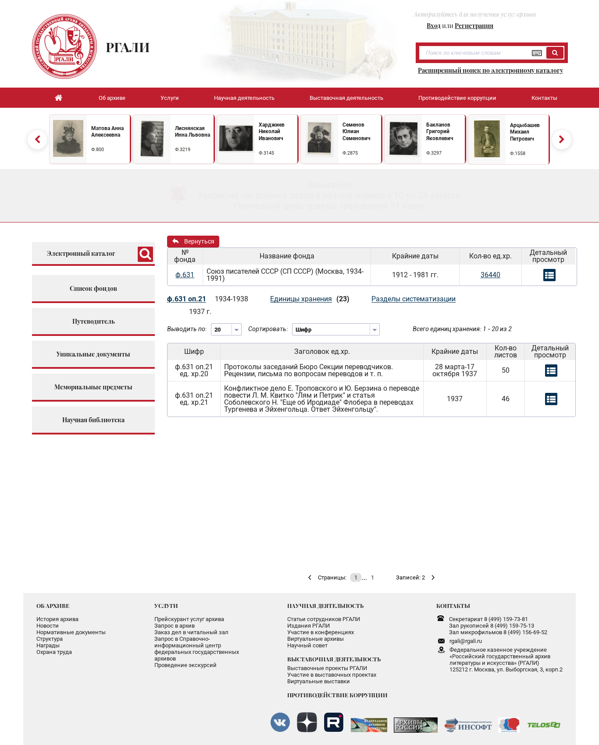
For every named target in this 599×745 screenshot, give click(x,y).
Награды (48, 645)
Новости (47, 625)
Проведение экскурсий (185, 665)
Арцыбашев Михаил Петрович (525, 132)
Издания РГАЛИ (308, 625)
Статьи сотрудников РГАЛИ (323, 619)
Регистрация (474, 25)
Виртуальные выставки (318, 681)
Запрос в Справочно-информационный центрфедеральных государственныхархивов (196, 649)
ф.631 (184, 275)
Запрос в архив (174, 625)
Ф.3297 (434, 153)
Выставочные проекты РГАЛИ (327, 668)
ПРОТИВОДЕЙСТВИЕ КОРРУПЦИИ (337, 695)
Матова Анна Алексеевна (107, 131)
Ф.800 (97, 149)
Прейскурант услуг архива (189, 619)
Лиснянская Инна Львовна (192, 131)
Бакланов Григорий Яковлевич (439, 131)
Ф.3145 (266, 153)
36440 (490, 275)
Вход (434, 25)
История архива (57, 619)
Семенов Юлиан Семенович (356, 131)
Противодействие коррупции (457, 98)
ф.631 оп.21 (186, 299)
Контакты (544, 98)
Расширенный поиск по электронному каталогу (490, 70)
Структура (49, 639)
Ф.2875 (350, 153)
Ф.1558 (517, 153)
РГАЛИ (128, 47)
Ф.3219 (182, 149)
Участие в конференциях (320, 632)
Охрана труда (54, 652)
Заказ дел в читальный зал (191, 632)
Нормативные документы (71, 632)
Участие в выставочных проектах (331, 674)
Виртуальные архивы (315, 639)
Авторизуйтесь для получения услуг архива (475, 14)
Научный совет (307, 645)
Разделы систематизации (413, 299)
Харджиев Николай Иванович (272, 131)
